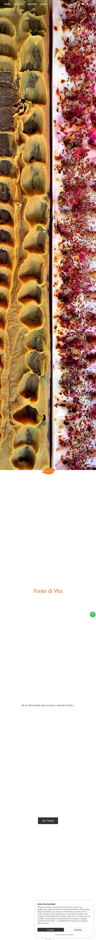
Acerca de (18, 4)
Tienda (7, 4)
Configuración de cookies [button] (64, 935)
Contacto (44, 4)
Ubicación (31, 4)
